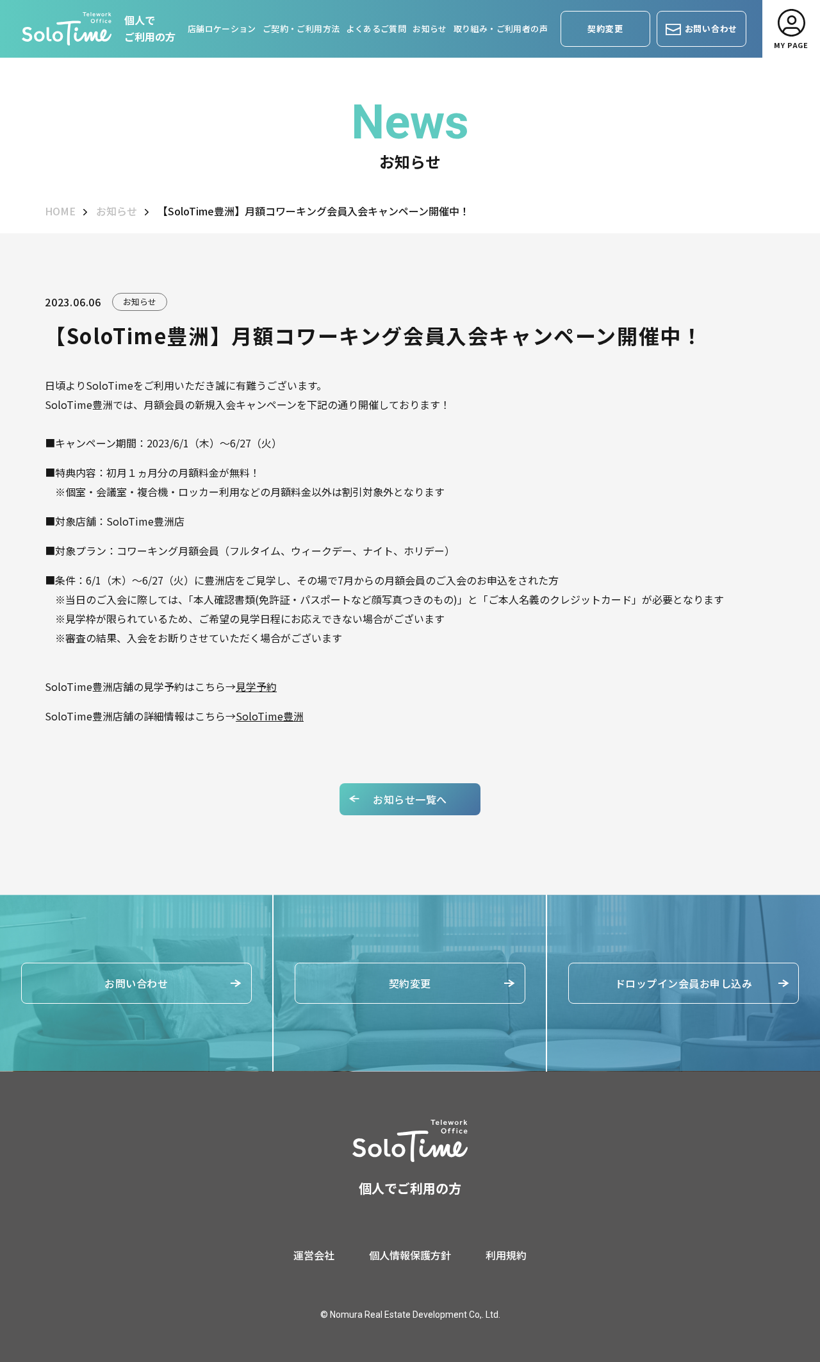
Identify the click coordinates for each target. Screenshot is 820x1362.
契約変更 (410, 983)
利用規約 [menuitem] (506, 1255)
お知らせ (116, 211)
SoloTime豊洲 (270, 716)
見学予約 (256, 686)
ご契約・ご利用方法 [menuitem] (301, 28)
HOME (60, 211)
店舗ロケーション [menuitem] (222, 28)
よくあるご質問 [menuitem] (376, 28)
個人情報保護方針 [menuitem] (410, 1255)
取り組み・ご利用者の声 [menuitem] (501, 28)
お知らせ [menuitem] (430, 28)
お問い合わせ (136, 983)
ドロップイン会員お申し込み (683, 983)
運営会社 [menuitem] (313, 1255)
